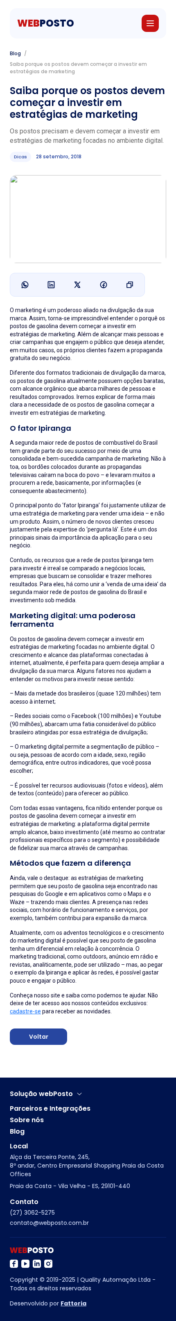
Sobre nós (27, 1120)
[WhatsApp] (25, 285)
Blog (15, 53)
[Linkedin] (51, 285)
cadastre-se (25, 1011)
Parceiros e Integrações (50, 1108)
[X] (77, 285)
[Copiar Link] (130, 285)
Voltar (38, 1037)
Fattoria (73, 1303)
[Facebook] (103, 285)
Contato (24, 1202)
